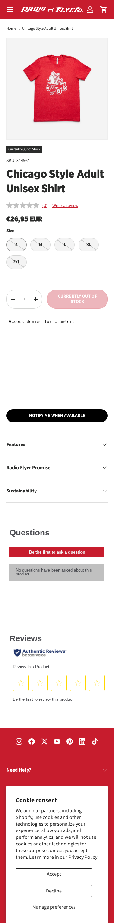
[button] (104, 10)
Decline (54, 890)
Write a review (65, 205)
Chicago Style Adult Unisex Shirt (47, 29)
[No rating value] (24, 205)
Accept (54, 874)
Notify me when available (57, 415)
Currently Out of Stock (77, 299)
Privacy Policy (82, 857)
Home (11, 29)
